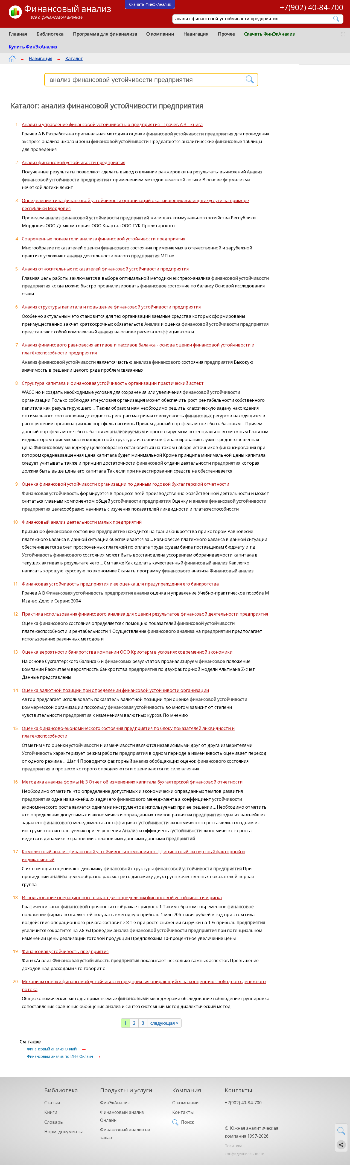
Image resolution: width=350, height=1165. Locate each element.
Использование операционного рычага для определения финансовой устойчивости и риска (122, 898)
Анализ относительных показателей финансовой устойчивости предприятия (105, 269)
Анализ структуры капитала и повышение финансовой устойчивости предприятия (111, 307)
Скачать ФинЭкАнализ (269, 34)
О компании (160, 34)
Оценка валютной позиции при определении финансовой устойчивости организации (115, 690)
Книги (50, 1112)
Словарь (53, 1122)
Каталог (74, 59)
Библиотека (50, 34)
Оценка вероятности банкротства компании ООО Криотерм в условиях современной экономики (127, 652)
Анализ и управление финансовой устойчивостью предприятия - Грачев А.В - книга (112, 124)
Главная (18, 34)
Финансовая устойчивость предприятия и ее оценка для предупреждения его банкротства (120, 584)
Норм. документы (63, 1132)
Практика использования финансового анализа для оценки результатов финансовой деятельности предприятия (145, 614)
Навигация (196, 34)
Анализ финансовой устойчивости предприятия (73, 162)
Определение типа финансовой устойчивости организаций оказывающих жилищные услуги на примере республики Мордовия (135, 204)
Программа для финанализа (105, 34)
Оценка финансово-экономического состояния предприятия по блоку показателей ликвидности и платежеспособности (128, 732)
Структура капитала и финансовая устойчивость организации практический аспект (113, 383)
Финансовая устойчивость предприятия (65, 951)
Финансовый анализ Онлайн (52, 1049)
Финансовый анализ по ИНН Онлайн (60, 1056)
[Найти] (336, 19)
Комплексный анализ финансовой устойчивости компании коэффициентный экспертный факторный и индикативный (133, 856)
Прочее (226, 34)
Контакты (183, 1112)
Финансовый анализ (67, 8)
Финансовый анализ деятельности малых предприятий (82, 522)
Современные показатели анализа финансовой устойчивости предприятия (103, 239)
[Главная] (12, 59)
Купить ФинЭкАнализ (33, 46)
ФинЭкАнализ (115, 1103)
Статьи (52, 1103)
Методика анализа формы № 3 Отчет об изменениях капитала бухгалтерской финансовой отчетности (132, 782)
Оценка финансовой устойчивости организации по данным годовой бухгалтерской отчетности (125, 484)
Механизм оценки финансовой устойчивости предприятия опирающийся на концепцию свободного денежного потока (144, 985)
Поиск (187, 1122)
